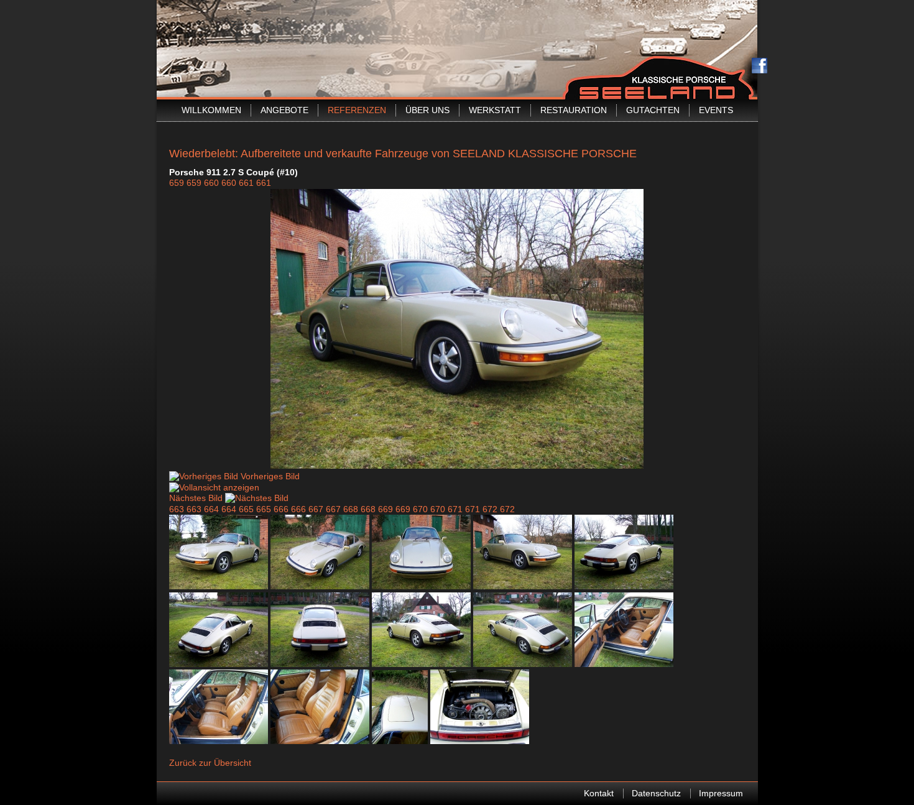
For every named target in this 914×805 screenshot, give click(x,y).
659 (176, 183)
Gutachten (653, 110)
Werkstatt (495, 110)
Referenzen (357, 110)
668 (350, 509)
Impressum (721, 793)
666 (281, 509)
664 (211, 509)
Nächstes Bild (196, 498)
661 (246, 183)
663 (176, 509)
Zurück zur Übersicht (210, 763)
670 (420, 509)
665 (246, 509)
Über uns (427, 110)
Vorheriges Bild (270, 476)
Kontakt (599, 793)
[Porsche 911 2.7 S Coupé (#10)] (457, 466)
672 (489, 509)
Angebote (284, 110)
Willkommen (211, 110)
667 (315, 509)
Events (716, 110)
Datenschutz (656, 793)
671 (455, 509)
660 (211, 183)
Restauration (573, 110)
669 (385, 509)
